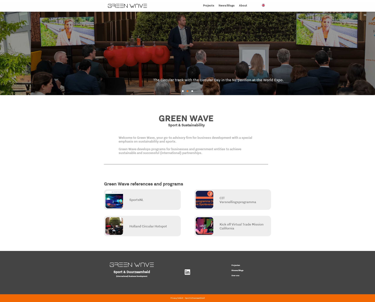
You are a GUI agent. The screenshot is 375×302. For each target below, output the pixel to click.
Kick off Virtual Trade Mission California (242, 226)
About (243, 5)
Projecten (235, 265)
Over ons (235, 275)
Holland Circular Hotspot (148, 226)
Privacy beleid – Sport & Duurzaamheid (188, 298)
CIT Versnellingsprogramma (238, 200)
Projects (208, 5)
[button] (183, 91)
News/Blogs (227, 5)
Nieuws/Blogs (237, 270)
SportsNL (136, 200)
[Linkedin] (187, 272)
